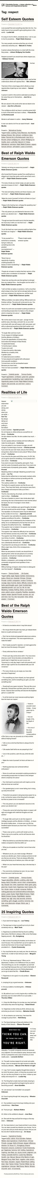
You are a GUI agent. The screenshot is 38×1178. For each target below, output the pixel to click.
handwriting (16, 379)
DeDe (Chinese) (18, 1143)
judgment (30, 1152)
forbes (3, 137)
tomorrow (27, 901)
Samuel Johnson (6, 147)
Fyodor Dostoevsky (29, 1148)
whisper (18, 903)
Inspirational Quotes (15, 1136)
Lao (14, 587)
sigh (11, 898)
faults (3, 585)
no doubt (16, 889)
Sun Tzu (11, 597)
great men (25, 377)
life (23, 587)
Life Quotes (24, 573)
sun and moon (20, 384)
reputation (32, 592)
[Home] (3, 6)
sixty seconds (11, 384)
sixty (14, 898)
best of (8, 882)
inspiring (4, 1152)
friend (26, 884)
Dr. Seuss (11, 1145)
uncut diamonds (10, 903)
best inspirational (12, 1141)
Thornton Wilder (24, 1164)
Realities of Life (14, 392)
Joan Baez (11, 1152)
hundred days (27, 585)
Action (8, 133)
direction (4, 1145)
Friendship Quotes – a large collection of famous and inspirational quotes (19, 5)
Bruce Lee (9, 578)
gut (2, 1150)
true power (20, 597)
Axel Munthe (32, 133)
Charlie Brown (22, 1141)
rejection (28, 896)
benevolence (30, 576)
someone (29, 898)
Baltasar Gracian (6, 135)
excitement (18, 1148)
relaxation (12, 1162)
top (31, 1164)
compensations (31, 882)
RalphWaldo (21, 896)
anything (14, 133)
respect (33, 144)
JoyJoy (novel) (22, 1152)
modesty (11, 590)
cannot (19, 882)
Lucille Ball (14, 142)
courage (4, 583)
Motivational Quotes (15, 130)
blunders (14, 882)
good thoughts (9, 585)
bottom (3, 578)
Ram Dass (4, 1162)
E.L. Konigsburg (19, 1145)
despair (26, 1143)
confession (18, 377)
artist (27, 880)
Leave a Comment (27, 147)
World (23, 903)
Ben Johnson (17, 135)
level (8, 142)
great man (4, 887)
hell (19, 1150)
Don (11, 884)
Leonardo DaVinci (12, 1155)
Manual (12, 1157)
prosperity (19, 592)
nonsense (23, 889)
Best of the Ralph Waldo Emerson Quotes (15, 611)
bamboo (22, 576)
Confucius (29, 580)
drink (14, 884)
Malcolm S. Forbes (24, 142)
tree (15, 597)
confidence (25, 135)
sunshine (21, 901)
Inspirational (30, 1150)
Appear (17, 576)
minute (6, 889)
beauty (3, 882)
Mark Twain (15, 1159)
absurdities (9, 880)
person (13, 592)
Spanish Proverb (17, 594)
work (9, 1168)
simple (9, 594)
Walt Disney (20, 1166)
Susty (25, 1174)
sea (8, 898)
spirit (10, 901)
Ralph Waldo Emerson (24, 144)
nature (11, 889)
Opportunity (5, 381)
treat (2, 903)
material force (28, 379)
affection (16, 880)
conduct (23, 580)
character (16, 578)
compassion (16, 580)
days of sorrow (11, 583)
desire (19, 583)
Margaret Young (6, 1159)
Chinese (22, 578)
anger (12, 576)
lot (25, 587)
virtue (26, 597)
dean (31, 135)
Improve (30, 887)
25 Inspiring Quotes (17, 911)
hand (14, 887)
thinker (16, 1164)
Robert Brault (25, 1162)
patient (8, 592)
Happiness (20, 887)
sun (30, 594)
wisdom (3, 599)
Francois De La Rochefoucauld (15, 137)
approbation (10, 377)
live (2, 889)
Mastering (4, 590)
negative (22, 1159)
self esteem (16, 147)
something (4, 901)
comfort (9, 580)
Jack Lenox (31, 1174)
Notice (22, 590)
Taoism (11, 1164)
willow (31, 597)
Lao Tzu (19, 587)
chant (24, 882)
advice (13, 1138)
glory (34, 884)
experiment (20, 884)
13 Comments (16, 1168)
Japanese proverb (7, 587)
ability (8, 576)
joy (16, 1152)
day (2, 884)
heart (22, 379)
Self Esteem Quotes (17, 18)
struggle (14, 901)
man (28, 587)
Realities (25, 592)
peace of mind (13, 381)
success (25, 594)
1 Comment (11, 599)
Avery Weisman (22, 133)
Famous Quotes (26, 374)
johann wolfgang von (13, 140)
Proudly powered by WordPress (12, 1174)
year (27, 903)
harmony (14, 1150)
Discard (6, 884)
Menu (35, 5)
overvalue (13, 144)
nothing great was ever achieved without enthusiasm (17, 891)
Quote (13, 894)
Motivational (5, 144)
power (8, 894)
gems (30, 884)
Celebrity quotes (14, 374)
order (27, 1159)
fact (35, 583)
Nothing (16, 590)
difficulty (24, 583)
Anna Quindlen (21, 1138)
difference (32, 1143)
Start (7, 1164)
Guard (10, 887)
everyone (30, 583)
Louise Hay (22, 1155)
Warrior (27, 1166)
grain (16, 585)
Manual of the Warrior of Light (25, 1157)
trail (32, 901)
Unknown (13, 1166)
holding (23, 1150)
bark (31, 880)
